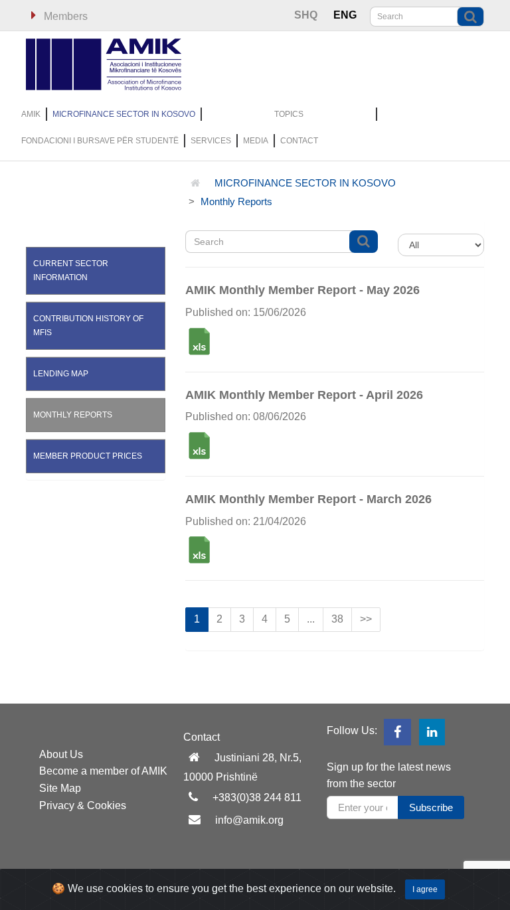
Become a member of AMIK (103, 771)
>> (366, 619)
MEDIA (255, 140)
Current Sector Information (70, 270)
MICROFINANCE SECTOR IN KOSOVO (123, 114)
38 (337, 619)
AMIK (31, 114)
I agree (425, 889)
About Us (61, 754)
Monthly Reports (236, 201)
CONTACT (299, 140)
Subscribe (431, 807)
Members (64, 16)
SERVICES (211, 140)
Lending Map (60, 373)
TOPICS (288, 114)
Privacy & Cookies (82, 805)
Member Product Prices (87, 456)
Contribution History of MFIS (88, 325)
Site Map (60, 788)
